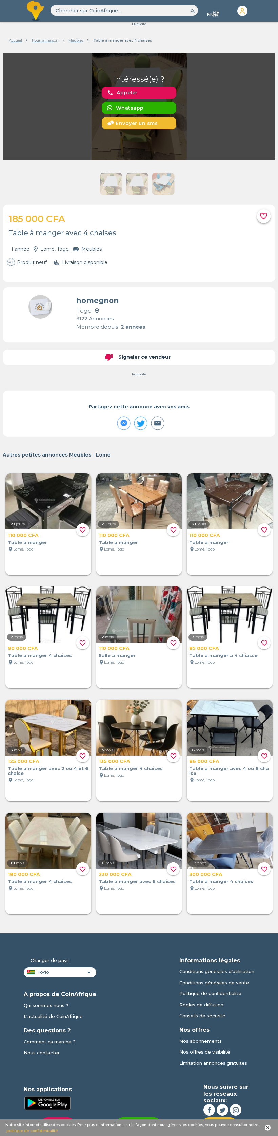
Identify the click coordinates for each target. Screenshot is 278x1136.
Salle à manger (117, 655)
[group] (139, 106)
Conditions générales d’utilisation (216, 971)
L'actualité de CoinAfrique (53, 1016)
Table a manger (209, 542)
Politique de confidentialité (210, 993)
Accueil (15, 40)
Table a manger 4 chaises (40, 655)
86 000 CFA (204, 761)
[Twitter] (222, 1110)
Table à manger (27, 542)
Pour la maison (45, 40)
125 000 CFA (23, 761)
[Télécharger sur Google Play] (47, 1102)
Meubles (75, 40)
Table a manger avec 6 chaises (137, 881)
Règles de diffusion (201, 1004)
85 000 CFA (204, 648)
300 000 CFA (205, 874)
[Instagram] (235, 1110)
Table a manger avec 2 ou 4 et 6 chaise (48, 771)
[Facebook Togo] (209, 1110)
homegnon (97, 300)
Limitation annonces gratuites (213, 1063)
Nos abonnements (200, 1041)
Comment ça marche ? (50, 1041)
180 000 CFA (24, 874)
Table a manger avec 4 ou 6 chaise (229, 771)
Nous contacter (42, 1052)
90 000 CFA (23, 648)
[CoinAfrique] (36, 11)
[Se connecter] (242, 11)
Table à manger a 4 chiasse (223, 655)
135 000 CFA (114, 761)
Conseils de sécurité (202, 1015)
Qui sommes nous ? (46, 1005)
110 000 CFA (23, 535)
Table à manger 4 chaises (131, 768)
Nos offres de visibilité (204, 1052)
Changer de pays (50, 960)
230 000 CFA (115, 874)
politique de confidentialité (32, 1130)
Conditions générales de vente (214, 982)
